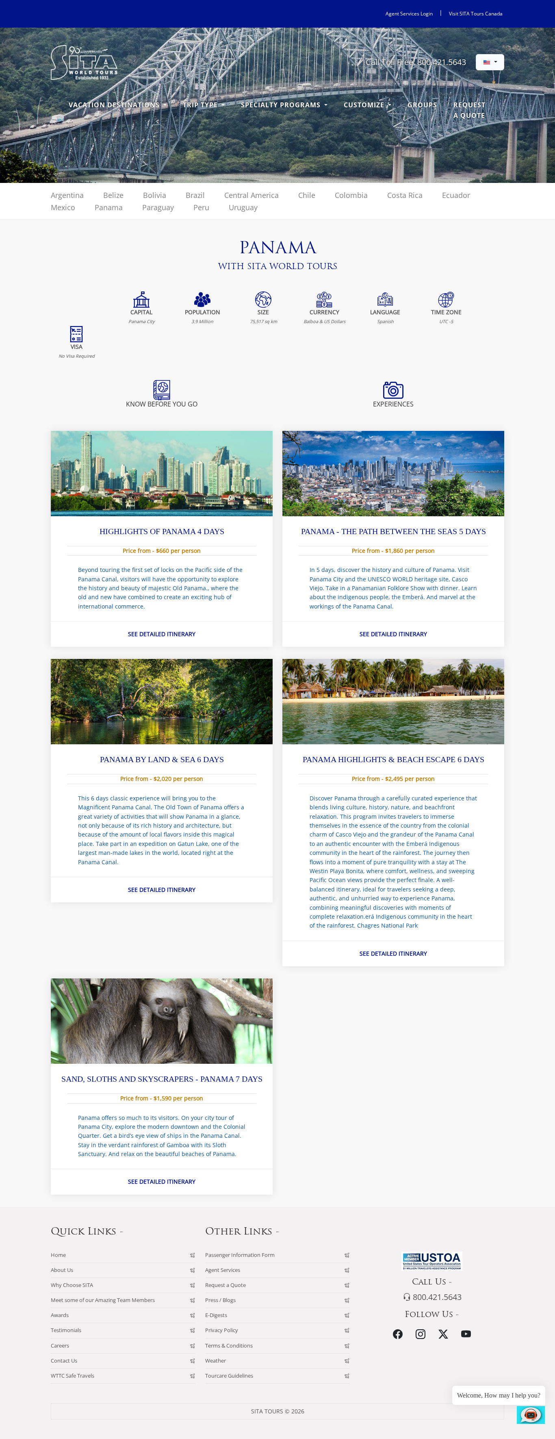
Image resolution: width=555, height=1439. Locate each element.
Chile (306, 195)
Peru (201, 207)
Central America (251, 195)
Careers (60, 1345)
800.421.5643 (436, 1296)
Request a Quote (469, 110)
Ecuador (456, 195)
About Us (62, 1270)
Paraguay (158, 207)
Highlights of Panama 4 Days (162, 531)
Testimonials (66, 1330)
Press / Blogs (220, 1300)
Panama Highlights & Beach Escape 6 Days (393, 759)
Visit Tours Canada (476, 13)
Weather (215, 1360)
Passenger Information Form (240, 1255)
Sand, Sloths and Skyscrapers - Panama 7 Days (161, 1078)
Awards (60, 1315)
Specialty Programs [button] (282, 104)
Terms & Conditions (229, 1345)
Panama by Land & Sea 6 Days (162, 759)
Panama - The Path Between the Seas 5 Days (393, 531)
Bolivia (154, 195)
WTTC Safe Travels (72, 1375)
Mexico (63, 207)
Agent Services (222, 1270)
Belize (113, 195)
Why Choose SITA (72, 1285)
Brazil (195, 195)
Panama (109, 207)
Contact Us (64, 1360)
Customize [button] (365, 104)
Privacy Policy (221, 1330)
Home (58, 1255)
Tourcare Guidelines (229, 1375)
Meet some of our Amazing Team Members (103, 1300)
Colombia (351, 195)
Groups (422, 104)
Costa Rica (405, 195)
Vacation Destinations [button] (115, 104)
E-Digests (216, 1315)
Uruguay (243, 207)
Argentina (67, 195)
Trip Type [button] (201, 104)
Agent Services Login (409, 13)
